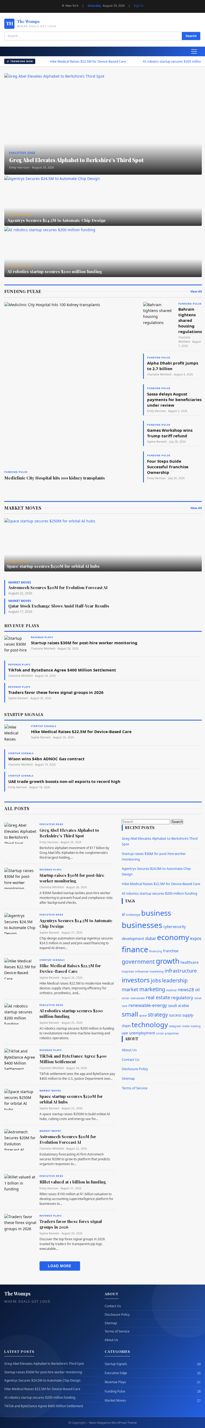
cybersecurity (174, 926)
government (138, 961)
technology (150, 1024)
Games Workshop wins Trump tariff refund (169, 432)
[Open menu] (194, 51)
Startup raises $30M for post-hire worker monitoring (84, 642)
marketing (152, 989)
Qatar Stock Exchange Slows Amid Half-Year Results (58, 606)
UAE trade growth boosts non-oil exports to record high (64, 781)
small (130, 1014)
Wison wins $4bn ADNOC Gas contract (46, 758)
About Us (129, 1049)
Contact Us (130, 1059)
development (133, 938)
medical (171, 990)
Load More (60, 1266)
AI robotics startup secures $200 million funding (164, 61)
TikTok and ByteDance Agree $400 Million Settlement (62, 670)
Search (191, 36)
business (156, 913)
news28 (186, 989)
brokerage (133, 915)
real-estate (138, 998)
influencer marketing (149, 971)
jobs (156, 980)
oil (197, 990)
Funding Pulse (115, 1391)
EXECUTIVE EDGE (51, 824)
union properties (167, 1033)
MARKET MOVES (50, 1090)
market (130, 989)
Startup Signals (116, 1364)
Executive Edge (116, 1373)
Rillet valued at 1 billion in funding (73, 1182)
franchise (171, 951)
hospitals (128, 971)
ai (123, 914)
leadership (175, 980)
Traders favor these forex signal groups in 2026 (56, 692)
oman (125, 998)
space (143, 1015)
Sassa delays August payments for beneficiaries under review (174, 399)
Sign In (139, 5)
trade (186, 1026)
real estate (158, 997)
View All (196, 291)
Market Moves (115, 1400)
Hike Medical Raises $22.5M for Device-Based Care (74, 61)
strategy (158, 1014)
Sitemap (128, 1078)
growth (167, 961)
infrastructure (181, 970)
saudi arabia (178, 1005)
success (175, 1015)
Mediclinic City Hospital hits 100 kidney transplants (54, 478)
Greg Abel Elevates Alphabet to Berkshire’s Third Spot (69, 832)
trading (196, 1026)
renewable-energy (147, 1005)
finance (135, 949)
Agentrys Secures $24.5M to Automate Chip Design (42, 1380)
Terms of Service (134, 1088)
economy (173, 937)
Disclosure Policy (135, 1068)
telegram (175, 1026)
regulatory (182, 997)
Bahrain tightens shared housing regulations (190, 320)
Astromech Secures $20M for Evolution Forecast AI (58, 587)
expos (195, 938)
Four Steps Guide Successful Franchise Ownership (167, 466)
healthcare (189, 962)
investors (136, 979)
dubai (150, 938)
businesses (142, 925)
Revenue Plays (115, 1382)
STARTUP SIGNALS (52, 960)
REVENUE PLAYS (51, 869)
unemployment (142, 1033)
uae (125, 1033)
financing (155, 951)
